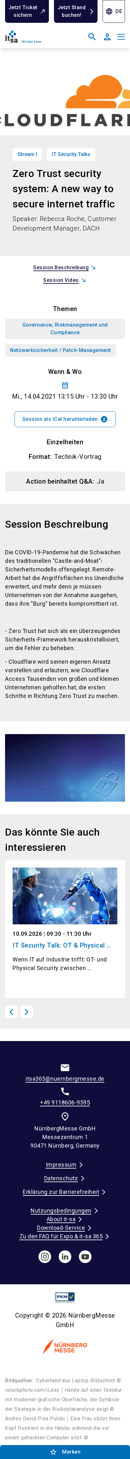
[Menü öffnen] (121, 37)
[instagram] (44, 1256)
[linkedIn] (65, 1256)
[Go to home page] (33, 39)
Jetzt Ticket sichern (23, 11)
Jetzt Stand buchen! (72, 11)
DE (113, 11)
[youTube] (85, 1256)
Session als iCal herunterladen (65, 419)
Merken (65, 1452)
